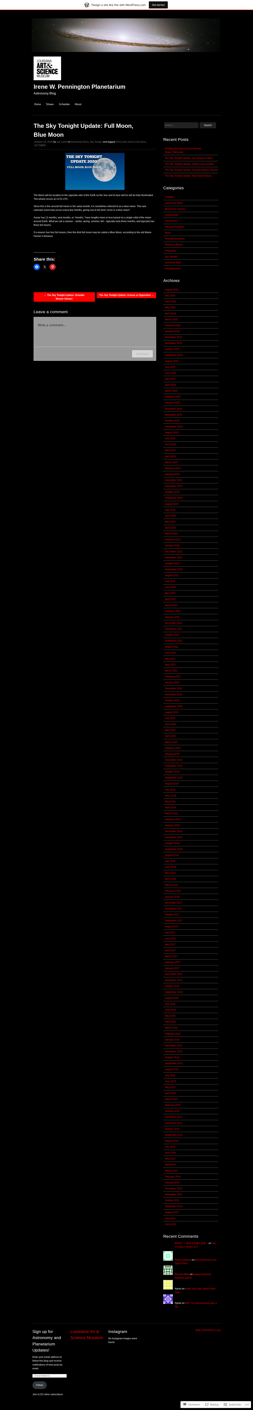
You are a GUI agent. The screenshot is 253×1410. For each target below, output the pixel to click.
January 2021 (172, 682)
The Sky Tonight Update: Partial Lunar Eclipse (189, 164)
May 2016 (170, 1015)
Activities (169, 197)
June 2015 (170, 1081)
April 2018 (170, 878)
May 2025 (170, 379)
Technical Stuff (172, 262)
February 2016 (173, 1033)
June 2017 (170, 938)
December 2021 (173, 623)
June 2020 (170, 724)
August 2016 (171, 998)
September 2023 (174, 498)
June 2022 (170, 587)
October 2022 (172, 563)
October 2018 (172, 843)
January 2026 (172, 331)
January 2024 (172, 474)
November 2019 (173, 765)
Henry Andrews (183, 1259)
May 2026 (170, 307)
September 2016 (174, 992)
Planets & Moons (174, 244)
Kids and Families (174, 226)
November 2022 (173, 557)
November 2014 (173, 1123)
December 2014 (173, 1117)
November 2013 (173, 1194)
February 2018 (173, 891)
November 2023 (173, 486)
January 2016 (172, 1039)
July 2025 (170, 367)
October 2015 (172, 1057)
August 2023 (171, 504)
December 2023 (173, 480)
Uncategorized (173, 268)
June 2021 (170, 652)
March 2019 (171, 813)
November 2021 (173, 629)
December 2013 (173, 1188)
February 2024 (173, 468)
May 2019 (170, 801)
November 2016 (173, 980)
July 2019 (170, 789)
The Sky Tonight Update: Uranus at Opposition (126, 295)
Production (171, 250)
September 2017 (174, 920)
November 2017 (173, 908)
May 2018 (170, 873)
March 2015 (171, 1099)
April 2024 (170, 456)
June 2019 (170, 795)
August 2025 (171, 361)
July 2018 (170, 861)
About (78, 104)
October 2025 (172, 349)
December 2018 (173, 831)
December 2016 (173, 974)
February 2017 (173, 962)
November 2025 (173, 343)
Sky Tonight (96, 141)
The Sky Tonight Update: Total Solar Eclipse (188, 175)
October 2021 (172, 634)
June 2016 (170, 1009)
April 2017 (170, 950)
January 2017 (172, 968)
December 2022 (173, 551)
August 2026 (171, 289)
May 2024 (170, 450)
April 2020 (170, 736)
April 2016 (170, 1021)
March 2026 (171, 319)
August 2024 (171, 432)
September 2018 (174, 849)
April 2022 (170, 599)
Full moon (140, 141)
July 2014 (170, 1146)
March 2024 (171, 462)
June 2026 (170, 301)
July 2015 (170, 1075)
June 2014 (170, 1152)
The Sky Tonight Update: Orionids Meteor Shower (64, 297)
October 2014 (172, 1129)
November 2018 (173, 837)
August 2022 (171, 575)
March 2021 (171, 670)
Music (168, 232)
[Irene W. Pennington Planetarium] (126, 54)
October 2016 (172, 986)
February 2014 (173, 1176)
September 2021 (174, 640)
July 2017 (170, 932)
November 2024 (173, 414)
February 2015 (173, 1105)
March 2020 (171, 742)
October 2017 (172, 914)
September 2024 (174, 426)
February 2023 (173, 539)
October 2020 (172, 700)
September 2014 (174, 1135)
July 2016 (170, 1004)
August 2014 (171, 1140)
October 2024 (172, 420)
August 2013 (171, 1212)
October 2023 (172, 492)
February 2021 (173, 676)
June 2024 (170, 444)
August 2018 (171, 855)
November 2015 (173, 1051)
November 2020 (173, 694)
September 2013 (174, 1206)
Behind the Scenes (175, 209)
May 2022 (170, 593)
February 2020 (173, 748)
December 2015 (173, 1045)
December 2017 (173, 902)
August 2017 (171, 926)
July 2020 (170, 718)
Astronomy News (80, 141)
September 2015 (174, 1063)
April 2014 (170, 1164)
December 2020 (173, 688)
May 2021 (170, 658)
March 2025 (171, 390)
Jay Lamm (62, 141)
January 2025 (172, 402)
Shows (50, 104)
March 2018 (171, 885)
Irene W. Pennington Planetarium (80, 86)
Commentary (172, 215)
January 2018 (172, 896)
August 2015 (171, 1069)
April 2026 (170, 313)
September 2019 (174, 777)
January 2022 (172, 617)
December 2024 (173, 408)
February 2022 (173, 611)
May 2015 (170, 1087)
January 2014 (172, 1182)
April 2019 (170, 807)
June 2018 (170, 867)
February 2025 (173, 396)
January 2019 (172, 825)
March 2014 (171, 1170)
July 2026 (170, 295)
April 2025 (170, 385)
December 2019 (173, 760)
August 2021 (171, 647)
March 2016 (171, 1027)
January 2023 (172, 545)
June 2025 (170, 373)
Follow (39, 1385)
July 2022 (170, 581)
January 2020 (172, 754)
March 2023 (171, 533)
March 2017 (171, 956)
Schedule (64, 104)
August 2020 (171, 712)
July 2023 (170, 510)
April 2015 (170, 1093)
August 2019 (171, 783)
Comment (142, 353)
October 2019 (172, 771)
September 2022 (174, 569)
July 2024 (170, 438)
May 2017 (170, 944)
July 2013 (170, 1218)
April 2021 (170, 664)
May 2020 (170, 730)
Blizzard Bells (182, 1274)
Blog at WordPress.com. (208, 1330)
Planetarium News (175, 238)
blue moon (128, 141)
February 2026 (173, 325)
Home (37, 104)
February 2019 (173, 819)
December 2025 (173, 337)
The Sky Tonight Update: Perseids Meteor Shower (191, 170)
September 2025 (174, 355)
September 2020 (174, 706)
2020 (118, 141)
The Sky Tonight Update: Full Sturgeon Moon (189, 158)
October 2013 (172, 1200)
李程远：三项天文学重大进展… (191, 1243)
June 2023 (170, 516)
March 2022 (171, 605)
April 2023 (170, 527)
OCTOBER (40, 145)
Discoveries (171, 221)
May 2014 (170, 1158)
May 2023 (170, 521)
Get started (158, 4)
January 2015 (172, 1111)
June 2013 (170, 1224)
